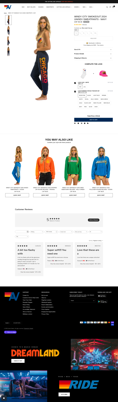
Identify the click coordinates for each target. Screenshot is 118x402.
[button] (18, 361)
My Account (45, 295)
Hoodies (40, 7)
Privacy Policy (45, 314)
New (23, 7)
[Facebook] (75, 123)
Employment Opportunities (48, 311)
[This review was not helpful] (39, 272)
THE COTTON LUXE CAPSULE (59, 1)
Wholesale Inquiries (47, 302)
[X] (79, 123)
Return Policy (26, 304)
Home (5, 13)
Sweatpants (50, 7)
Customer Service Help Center (31, 297)
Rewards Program (27, 302)
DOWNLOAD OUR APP (104, 292)
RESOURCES (46, 292)
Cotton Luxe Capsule (63, 7)
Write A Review (93, 220)
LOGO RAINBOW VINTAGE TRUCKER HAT (95, 91)
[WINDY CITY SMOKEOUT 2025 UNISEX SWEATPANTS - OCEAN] (17, 165)
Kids (90, 7)
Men (84, 7)
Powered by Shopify (28, 328)
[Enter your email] (93, 301)
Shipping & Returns (80, 58)
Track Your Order (27, 300)
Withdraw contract (27, 314)
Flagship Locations (46, 300)
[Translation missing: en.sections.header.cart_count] (113, 7)
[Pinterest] (82, 123)
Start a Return (26, 307)
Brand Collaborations (47, 304)
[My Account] (110, 7)
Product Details (79, 53)
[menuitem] (23, 7)
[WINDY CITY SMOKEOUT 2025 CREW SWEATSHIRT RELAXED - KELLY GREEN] (73, 165)
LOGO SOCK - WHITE (95, 82)
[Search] (107, 7)
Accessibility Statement (29, 309)
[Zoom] (66, 18)
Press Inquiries (45, 309)
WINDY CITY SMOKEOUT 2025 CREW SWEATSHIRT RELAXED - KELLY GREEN (72, 188)
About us (44, 297)
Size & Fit (77, 49)
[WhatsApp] (85, 123)
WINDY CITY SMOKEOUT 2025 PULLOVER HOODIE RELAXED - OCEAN (100, 188)
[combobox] (37, 231)
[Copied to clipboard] (88, 123)
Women (76, 7)
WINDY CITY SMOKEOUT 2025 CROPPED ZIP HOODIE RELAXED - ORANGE (45, 188)
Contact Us (26, 295)
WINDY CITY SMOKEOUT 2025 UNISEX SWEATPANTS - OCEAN (17, 188)
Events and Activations (47, 307)
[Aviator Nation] (59, 354)
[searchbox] (20, 231)
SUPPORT (26, 292)
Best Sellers (31, 7)
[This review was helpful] (36, 272)
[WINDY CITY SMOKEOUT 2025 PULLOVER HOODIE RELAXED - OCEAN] (101, 165)
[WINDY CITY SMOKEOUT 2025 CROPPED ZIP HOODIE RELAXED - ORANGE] (45, 165)
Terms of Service (27, 311)
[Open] (4, 398)
